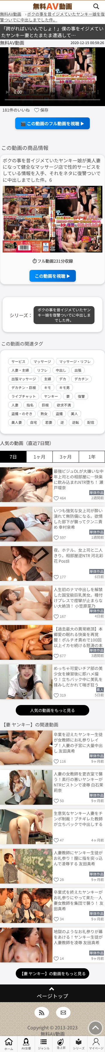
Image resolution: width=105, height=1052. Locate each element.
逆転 (75, 422)
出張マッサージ (23, 378)
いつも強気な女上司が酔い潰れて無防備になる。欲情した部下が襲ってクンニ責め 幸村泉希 (78, 518)
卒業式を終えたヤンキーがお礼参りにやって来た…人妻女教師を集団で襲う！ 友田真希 (79, 900)
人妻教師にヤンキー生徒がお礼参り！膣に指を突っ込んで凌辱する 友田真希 (78, 858)
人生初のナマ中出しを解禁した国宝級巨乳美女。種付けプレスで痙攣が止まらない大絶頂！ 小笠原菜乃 (78, 597)
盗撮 (59, 413)
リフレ (42, 370)
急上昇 (61, 1047)
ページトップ (52, 996)
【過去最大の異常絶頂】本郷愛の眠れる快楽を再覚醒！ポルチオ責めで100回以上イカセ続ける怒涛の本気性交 (78, 637)
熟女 (44, 413)
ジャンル (44, 1048)
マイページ (96, 1048)
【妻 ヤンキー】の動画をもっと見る (53, 973)
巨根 (45, 404)
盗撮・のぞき (21, 413)
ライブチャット (23, 396)
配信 (90, 422)
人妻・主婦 (20, 370)
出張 (77, 370)
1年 (92, 456)
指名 (30, 404)
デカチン (81, 378)
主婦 (47, 378)
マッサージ (42, 361)
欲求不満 (64, 404)
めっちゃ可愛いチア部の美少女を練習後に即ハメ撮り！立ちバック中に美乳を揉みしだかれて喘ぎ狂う (78, 676)
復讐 (81, 396)
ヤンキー (51, 396)
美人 (74, 413)
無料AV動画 (53, 1033)
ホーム (8, 1048)
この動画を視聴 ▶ (53, 276)
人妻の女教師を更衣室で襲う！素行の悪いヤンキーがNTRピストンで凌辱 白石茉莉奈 (78, 782)
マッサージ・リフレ (75, 361)
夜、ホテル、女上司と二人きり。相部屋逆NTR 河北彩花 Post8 (78, 555)
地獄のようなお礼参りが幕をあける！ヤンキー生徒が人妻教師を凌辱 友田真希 (78, 937)
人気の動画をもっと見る (52, 710)
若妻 (48, 422)
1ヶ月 (40, 456)
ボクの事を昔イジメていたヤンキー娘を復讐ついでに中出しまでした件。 (64, 315)
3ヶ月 (66, 456)
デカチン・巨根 (23, 387)
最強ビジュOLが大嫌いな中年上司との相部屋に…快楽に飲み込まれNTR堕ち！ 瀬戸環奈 (79, 479)
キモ (47, 387)
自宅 (33, 422)
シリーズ (79, 1048)
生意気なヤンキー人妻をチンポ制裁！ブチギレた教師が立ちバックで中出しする (78, 818)
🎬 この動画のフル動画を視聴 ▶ (52, 123)
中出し (61, 370)
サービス (18, 361)
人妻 (14, 404)
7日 (13, 456)
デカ (62, 378)
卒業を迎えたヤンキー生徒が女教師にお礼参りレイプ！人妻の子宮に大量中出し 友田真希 (78, 742)
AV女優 (26, 1048)
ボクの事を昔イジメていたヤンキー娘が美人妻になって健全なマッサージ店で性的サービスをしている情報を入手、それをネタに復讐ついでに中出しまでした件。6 (52, 170)
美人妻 (16, 422)
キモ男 (64, 387)
